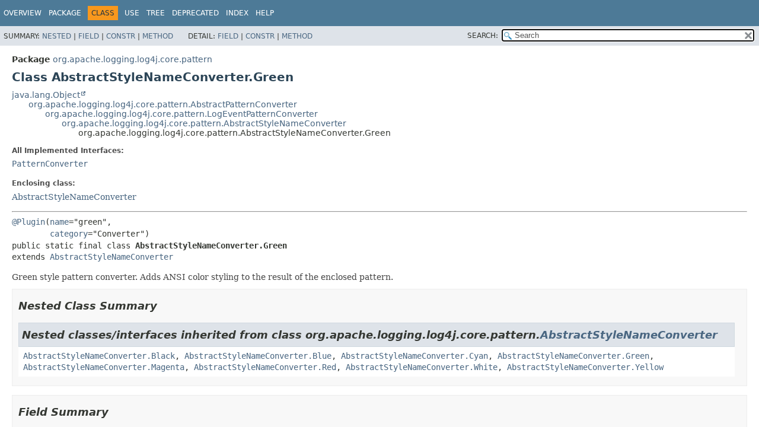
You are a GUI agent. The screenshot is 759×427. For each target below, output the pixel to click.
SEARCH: (482, 35)
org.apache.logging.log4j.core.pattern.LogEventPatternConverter (181, 114)
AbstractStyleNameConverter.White (422, 367)
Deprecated (195, 13)
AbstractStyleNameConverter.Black (99, 356)
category (69, 233)
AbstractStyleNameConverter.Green (573, 356)
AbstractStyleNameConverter (74, 197)
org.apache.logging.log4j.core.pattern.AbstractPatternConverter (162, 104)
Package (65, 13)
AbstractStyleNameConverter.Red (265, 367)
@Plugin (28, 222)
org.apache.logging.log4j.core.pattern (132, 59)
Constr (120, 36)
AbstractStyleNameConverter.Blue (257, 356)
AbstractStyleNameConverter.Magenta (103, 367)
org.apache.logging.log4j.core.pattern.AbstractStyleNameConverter (204, 123)
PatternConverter (50, 163)
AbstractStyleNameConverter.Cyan (414, 356)
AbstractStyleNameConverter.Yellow (585, 367)
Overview (23, 13)
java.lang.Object (46, 95)
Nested (56, 36)
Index (237, 13)
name (59, 222)
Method (157, 36)
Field (88, 36)
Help (265, 13)
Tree (155, 13)
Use (132, 13)
